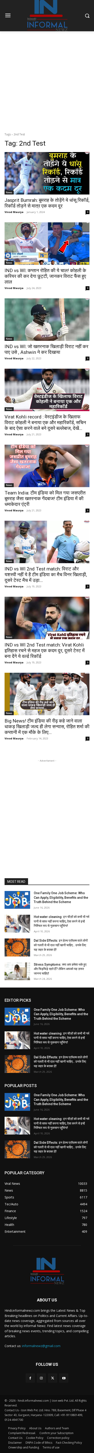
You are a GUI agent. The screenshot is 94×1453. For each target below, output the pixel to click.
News (9, 192)
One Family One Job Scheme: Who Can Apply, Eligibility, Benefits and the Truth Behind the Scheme (61, 897)
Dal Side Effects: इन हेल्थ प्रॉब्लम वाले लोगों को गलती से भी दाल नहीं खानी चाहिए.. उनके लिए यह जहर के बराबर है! (61, 945)
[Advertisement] (47, 81)
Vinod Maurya (14, 212)
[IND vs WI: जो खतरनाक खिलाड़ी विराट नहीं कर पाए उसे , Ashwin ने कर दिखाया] (47, 319)
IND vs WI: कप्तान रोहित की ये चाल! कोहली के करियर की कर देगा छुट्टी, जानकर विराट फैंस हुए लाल (45, 276)
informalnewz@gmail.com (41, 1346)
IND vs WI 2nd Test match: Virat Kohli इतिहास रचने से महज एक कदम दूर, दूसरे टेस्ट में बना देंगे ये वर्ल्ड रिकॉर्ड (45, 650)
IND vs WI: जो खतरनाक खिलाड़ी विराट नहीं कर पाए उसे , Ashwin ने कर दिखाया (46, 349)
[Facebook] (30, 1378)
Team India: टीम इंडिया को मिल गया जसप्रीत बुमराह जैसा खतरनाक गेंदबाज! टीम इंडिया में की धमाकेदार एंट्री (45, 498)
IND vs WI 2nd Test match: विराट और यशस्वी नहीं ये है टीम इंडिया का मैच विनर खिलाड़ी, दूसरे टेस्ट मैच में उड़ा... (46, 574)
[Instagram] (41, 1378)
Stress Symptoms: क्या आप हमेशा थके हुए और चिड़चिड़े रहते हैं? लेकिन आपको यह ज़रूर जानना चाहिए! (60, 969)
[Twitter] (52, 1378)
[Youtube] (63, 1378)
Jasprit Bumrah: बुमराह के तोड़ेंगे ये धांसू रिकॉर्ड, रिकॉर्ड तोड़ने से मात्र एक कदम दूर (47, 203)
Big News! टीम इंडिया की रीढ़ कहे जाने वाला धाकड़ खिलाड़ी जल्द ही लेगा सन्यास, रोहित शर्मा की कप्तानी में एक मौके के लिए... (47, 726)
